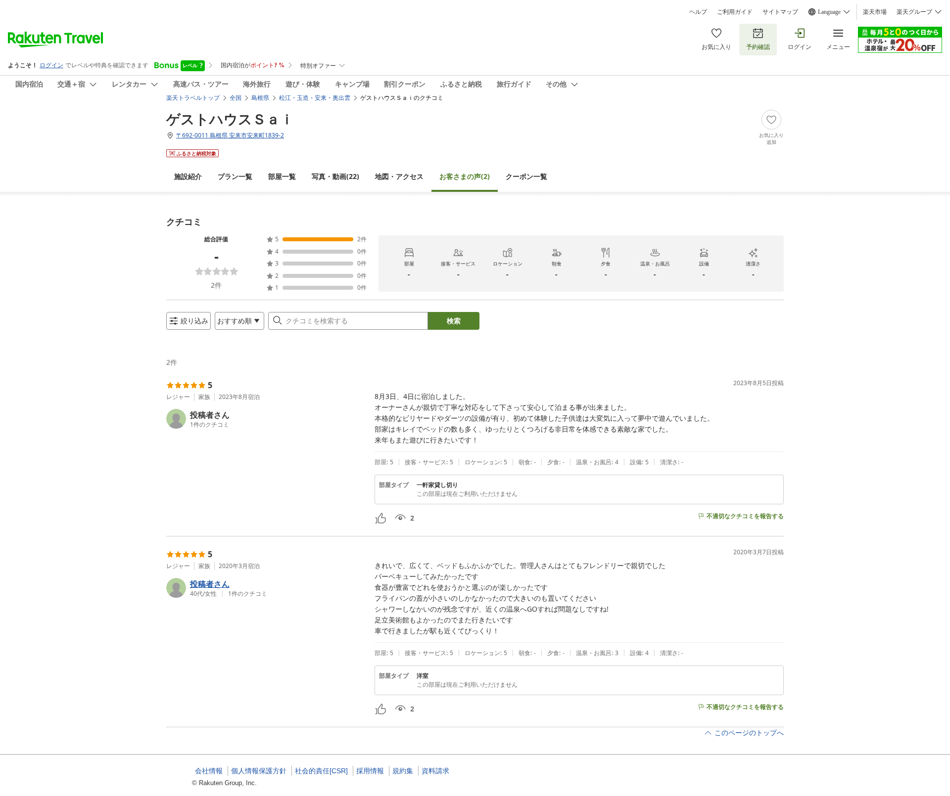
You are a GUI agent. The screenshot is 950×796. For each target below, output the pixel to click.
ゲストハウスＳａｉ (230, 118)
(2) (464, 176)
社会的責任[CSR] (321, 771)
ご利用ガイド (735, 11)
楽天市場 (875, 11)
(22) (335, 176)
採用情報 (370, 771)
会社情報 (209, 771)
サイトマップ (780, 11)
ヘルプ (698, 11)
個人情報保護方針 (258, 771)
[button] (266, 419)
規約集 (402, 771)
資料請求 (435, 771)
